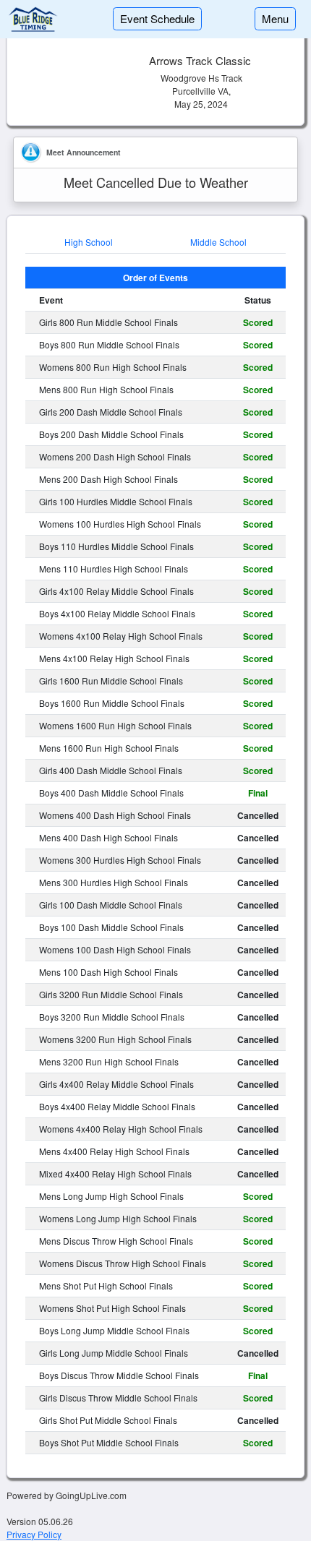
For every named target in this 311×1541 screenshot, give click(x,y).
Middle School (218, 242)
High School (88, 242)
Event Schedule (157, 18)
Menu (275, 18)
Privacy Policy (34, 1534)
